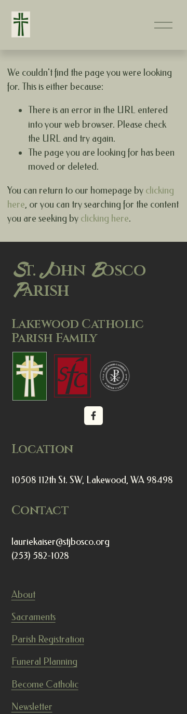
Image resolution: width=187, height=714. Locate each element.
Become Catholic (44, 684)
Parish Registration (47, 639)
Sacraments (33, 617)
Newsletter (31, 706)
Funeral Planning (44, 661)
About (23, 594)
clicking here (105, 218)
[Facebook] (93, 415)
